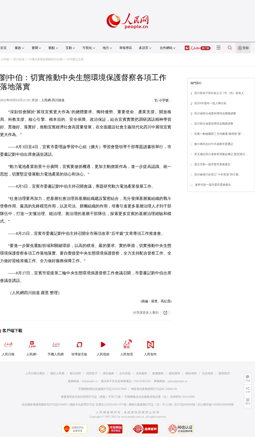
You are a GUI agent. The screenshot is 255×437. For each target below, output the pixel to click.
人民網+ (32, 354)
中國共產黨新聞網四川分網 (45, 59)
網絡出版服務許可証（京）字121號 (150, 404)
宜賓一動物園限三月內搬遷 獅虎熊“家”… (219, 133)
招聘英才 (91, 373)
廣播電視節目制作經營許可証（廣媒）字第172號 (91, 396)
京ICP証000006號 (184, 404)
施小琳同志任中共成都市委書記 (213, 144)
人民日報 (8, 354)
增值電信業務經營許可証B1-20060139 (154, 388)
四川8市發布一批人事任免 (210, 103)
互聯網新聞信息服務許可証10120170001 (102, 388)
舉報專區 (125, 48)
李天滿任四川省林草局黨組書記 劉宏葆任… (221, 154)
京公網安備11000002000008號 (215, 404)
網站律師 (191, 373)
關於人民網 (57, 373)
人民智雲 (126, 354)
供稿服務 (141, 373)
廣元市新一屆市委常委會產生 (212, 164)
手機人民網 (56, 354)
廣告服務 (108, 373)
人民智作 (150, 354)
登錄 (245, 48)
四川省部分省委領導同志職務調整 (215, 113)
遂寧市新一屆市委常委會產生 (213, 184)
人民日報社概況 (35, 373)
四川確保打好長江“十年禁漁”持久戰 (216, 174)
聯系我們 (224, 373)
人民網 (5, 59)
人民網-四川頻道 (53, 100)
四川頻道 (19, 59)
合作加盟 (124, 373)
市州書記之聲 (75, 59)
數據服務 (158, 373)
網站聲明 (174, 373)
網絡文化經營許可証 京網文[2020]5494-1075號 (98, 404)
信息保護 (207, 373)
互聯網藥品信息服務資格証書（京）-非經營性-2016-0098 (159, 396)
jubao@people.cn (177, 381)
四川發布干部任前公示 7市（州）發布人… (220, 93)
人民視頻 (103, 354)
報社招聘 (75, 373)
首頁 (3, 48)
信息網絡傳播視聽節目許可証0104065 (45, 404)
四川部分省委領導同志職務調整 (213, 123)
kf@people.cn (90, 381)
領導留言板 (79, 354)
